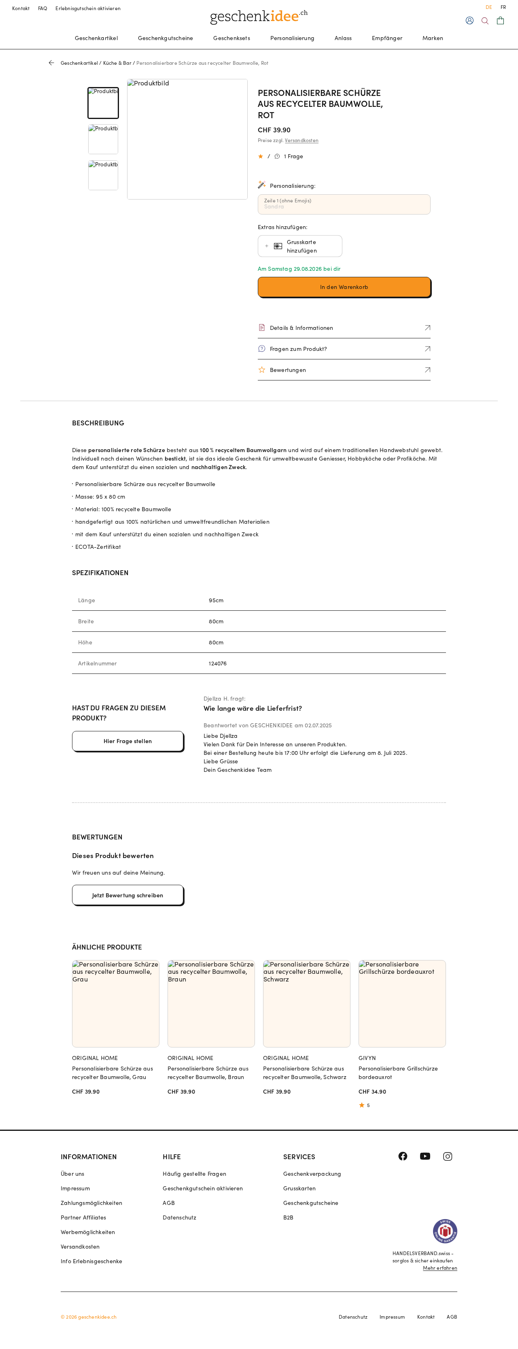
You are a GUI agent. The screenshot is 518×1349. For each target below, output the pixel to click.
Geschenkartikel (96, 38)
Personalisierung (292, 38)
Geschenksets (231, 38)
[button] (344, 287)
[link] (103, 103)
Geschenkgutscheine (165, 38)
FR (503, 7)
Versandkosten (301, 140)
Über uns (73, 1173)
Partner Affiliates (83, 1217)
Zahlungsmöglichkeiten (91, 1203)
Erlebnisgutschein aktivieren (88, 8)
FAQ (43, 8)
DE (489, 7)
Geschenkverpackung (312, 1173)
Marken (432, 38)
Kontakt (21, 8)
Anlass (343, 38)
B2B (288, 1217)
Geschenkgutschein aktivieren (203, 1188)
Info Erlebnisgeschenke (91, 1261)
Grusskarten (299, 1188)
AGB (169, 1203)
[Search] (485, 20)
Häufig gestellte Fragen (194, 1173)
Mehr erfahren (440, 1267)
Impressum (75, 1188)
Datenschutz (179, 1217)
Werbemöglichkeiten (88, 1232)
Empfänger (387, 38)
